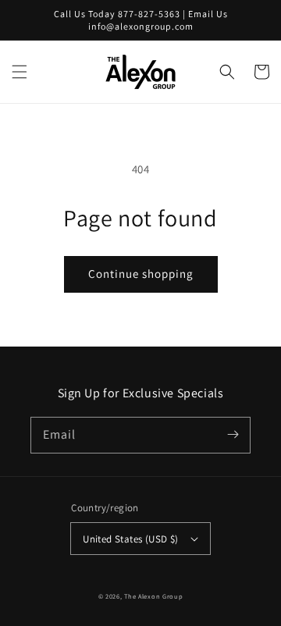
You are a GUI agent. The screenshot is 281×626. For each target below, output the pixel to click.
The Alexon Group (153, 596)
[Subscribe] (232, 435)
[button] (19, 72)
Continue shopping (141, 273)
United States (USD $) (130, 539)
